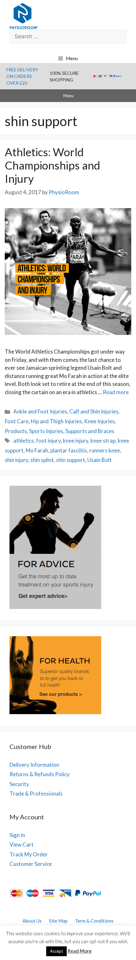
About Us (32, 921)
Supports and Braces (89, 431)
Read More (80, 951)
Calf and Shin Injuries (93, 411)
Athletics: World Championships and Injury (52, 165)
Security (19, 784)
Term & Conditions (94, 921)
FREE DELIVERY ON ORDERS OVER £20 (22, 76)
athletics (23, 440)
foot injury (48, 440)
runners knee (104, 450)
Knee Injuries (99, 421)
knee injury (75, 440)
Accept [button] (56, 951)
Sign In (17, 835)
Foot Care (16, 421)
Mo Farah (37, 450)
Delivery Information (34, 764)
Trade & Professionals (36, 793)
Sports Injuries (46, 431)
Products (16, 431)
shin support (70, 460)
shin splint (42, 460)
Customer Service (30, 864)
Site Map (58, 921)
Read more (116, 392)
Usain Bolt (99, 460)
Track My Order (28, 854)
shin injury (16, 460)
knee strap (102, 440)
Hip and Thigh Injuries (56, 421)
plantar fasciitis (68, 450)
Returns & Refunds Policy (39, 774)
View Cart (21, 844)
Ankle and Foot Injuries (40, 411)
